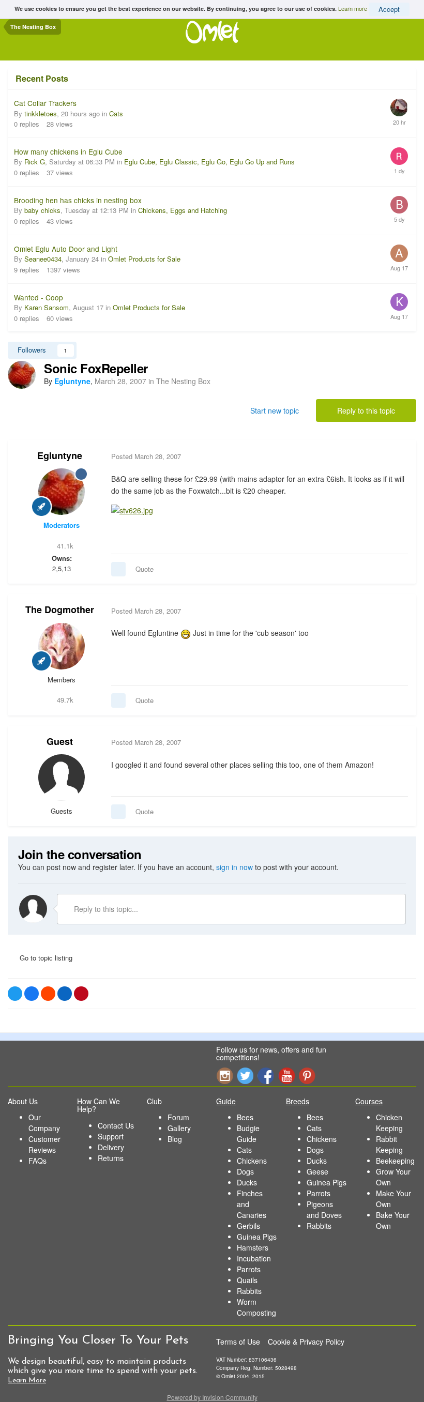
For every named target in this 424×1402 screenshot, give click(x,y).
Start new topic (274, 410)
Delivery (111, 1147)
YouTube (286, 1075)
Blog (175, 1139)
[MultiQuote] (118, 569)
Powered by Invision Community (212, 1397)
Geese (317, 1171)
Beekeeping (395, 1160)
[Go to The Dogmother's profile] (61, 646)
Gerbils (248, 1226)
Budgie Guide (248, 1133)
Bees (245, 1117)
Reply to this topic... (105, 909)
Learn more (352, 8)
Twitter (245, 1075)
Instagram (224, 1075)
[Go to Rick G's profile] (399, 156)
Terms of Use (238, 1341)
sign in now (234, 867)
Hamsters (252, 1247)
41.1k (64, 546)
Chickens (252, 1160)
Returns (111, 1158)
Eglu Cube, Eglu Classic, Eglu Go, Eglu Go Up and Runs (209, 161)
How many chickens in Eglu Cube (68, 151)
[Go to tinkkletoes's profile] (399, 107)
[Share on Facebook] (31, 993)
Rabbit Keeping (389, 1144)
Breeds (297, 1101)
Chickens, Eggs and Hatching (182, 210)
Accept (389, 9)
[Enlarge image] (132, 509)
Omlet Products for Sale (144, 259)
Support (111, 1136)
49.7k (64, 700)
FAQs (37, 1160)
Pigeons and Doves (324, 1209)
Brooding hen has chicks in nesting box (78, 200)
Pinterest (307, 1075)
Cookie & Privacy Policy (306, 1341)
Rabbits (249, 1291)
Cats (116, 113)
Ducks (247, 1182)
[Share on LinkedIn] (64, 993)
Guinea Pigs (257, 1236)
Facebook (266, 1075)
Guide (226, 1101)
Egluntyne (59, 455)
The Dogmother (59, 609)
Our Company (44, 1122)
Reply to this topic (366, 410)
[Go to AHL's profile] (399, 253)
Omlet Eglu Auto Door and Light (65, 248)
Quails (247, 1280)
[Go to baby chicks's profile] (399, 205)
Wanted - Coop (38, 297)
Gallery (179, 1128)
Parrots (249, 1269)
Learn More (27, 1380)
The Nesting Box (183, 381)
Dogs (245, 1171)
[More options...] (397, 456)
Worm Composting (256, 1307)
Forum (178, 1117)
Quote (144, 569)
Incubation (254, 1258)
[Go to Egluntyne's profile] (22, 375)
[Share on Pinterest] (81, 993)
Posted (146, 456)
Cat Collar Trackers (45, 103)
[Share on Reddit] (48, 993)
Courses (369, 1101)
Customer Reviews (44, 1144)
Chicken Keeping (389, 1122)
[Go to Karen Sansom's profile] (399, 302)
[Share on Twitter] (15, 993)
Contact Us (116, 1125)
